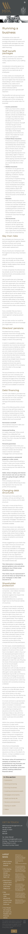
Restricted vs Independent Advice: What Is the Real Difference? (7, 884)
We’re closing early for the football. (7, 863)
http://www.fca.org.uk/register (21, 863)
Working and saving (10, 784)
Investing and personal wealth (13, 791)
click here (24, 921)
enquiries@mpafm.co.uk (14, 839)
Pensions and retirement (12, 802)
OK (14, 931)
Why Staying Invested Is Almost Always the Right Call (7, 873)
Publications (8, 780)
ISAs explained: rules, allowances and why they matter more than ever (7, 898)
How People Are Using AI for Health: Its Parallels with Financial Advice (7, 913)
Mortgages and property (12, 795)
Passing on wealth (10, 805)
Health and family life (11, 798)
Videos (6, 809)
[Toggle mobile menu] (25, 2)
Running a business (10, 787)
